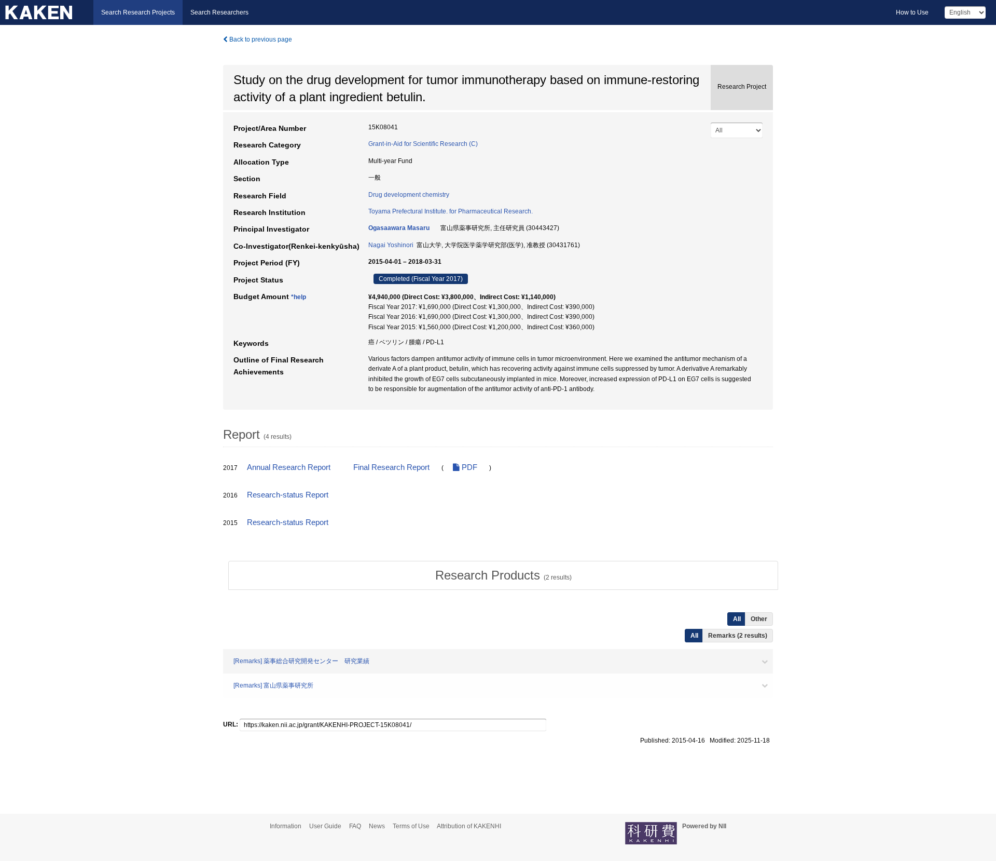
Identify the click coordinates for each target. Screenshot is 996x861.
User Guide (325, 826)
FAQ (355, 826)
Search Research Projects (138, 12)
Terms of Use (411, 826)
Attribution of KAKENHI (469, 826)
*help (298, 297)
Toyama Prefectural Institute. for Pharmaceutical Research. (450, 211)
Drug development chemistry (408, 194)
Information (285, 826)
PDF (468, 467)
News (377, 826)
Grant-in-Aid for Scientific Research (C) (423, 143)
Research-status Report (287, 495)
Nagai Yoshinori (390, 245)
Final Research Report (391, 467)
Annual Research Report (288, 467)
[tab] (503, 575)
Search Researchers (219, 12)
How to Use (912, 12)
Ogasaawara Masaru (399, 228)
